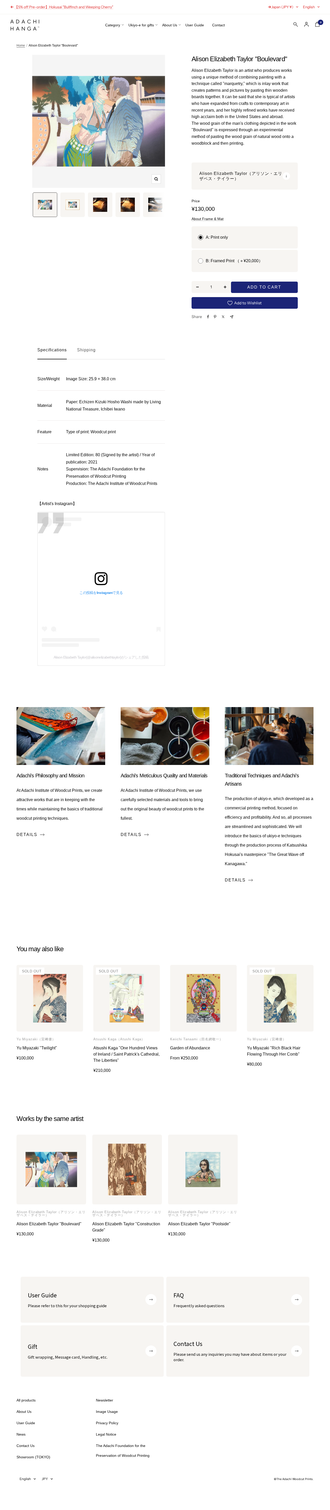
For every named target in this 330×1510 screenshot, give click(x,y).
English (309, 7)
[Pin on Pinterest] (215, 317)
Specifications (52, 350)
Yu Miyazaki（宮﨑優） (36, 1039)
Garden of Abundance (190, 1048)
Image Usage (107, 1412)
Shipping (86, 350)
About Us (169, 25)
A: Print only (217, 237)
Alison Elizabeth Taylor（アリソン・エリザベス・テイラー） (51, 1214)
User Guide (194, 25)
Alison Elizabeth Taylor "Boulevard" (48, 1224)
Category (112, 25)
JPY (45, 1479)
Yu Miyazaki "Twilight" (36, 1048)
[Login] (306, 24)
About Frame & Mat (208, 219)
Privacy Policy (107, 1423)
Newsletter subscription (33, 7)
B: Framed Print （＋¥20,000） (234, 261)
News (21, 1434)
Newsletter (104, 1400)
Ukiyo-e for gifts (141, 25)
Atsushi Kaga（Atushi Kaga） (119, 1039)
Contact (218, 25)
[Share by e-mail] (231, 317)
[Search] (295, 25)
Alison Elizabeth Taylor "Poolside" (199, 1224)
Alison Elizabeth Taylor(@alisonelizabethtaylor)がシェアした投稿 (101, 657)
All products (26, 1400)
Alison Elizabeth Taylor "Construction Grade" (126, 1227)
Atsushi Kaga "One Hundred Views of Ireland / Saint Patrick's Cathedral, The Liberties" (126, 1054)
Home (20, 45)
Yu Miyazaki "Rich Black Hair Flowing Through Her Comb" (273, 1051)
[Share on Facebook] (208, 317)
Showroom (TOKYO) (33, 1457)
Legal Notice (106, 1434)
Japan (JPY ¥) (282, 7)
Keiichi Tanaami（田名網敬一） (196, 1039)
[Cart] (317, 25)
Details (26, 834)
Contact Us (25, 1446)
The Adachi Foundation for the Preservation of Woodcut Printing (123, 1451)
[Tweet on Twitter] (223, 317)
